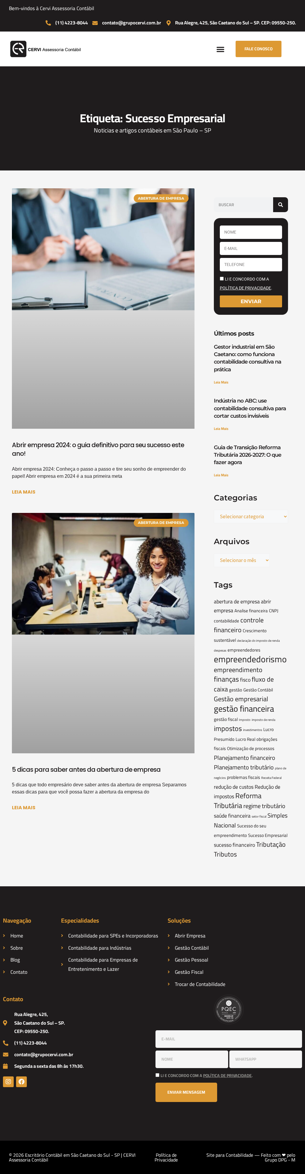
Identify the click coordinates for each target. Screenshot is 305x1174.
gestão (235, 689)
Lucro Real (245, 739)
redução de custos (233, 787)
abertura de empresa (237, 601)
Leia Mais (221, 382)
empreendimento (238, 669)
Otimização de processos (250, 748)
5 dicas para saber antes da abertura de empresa (86, 769)
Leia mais (23, 492)
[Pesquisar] (280, 204)
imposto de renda (263, 720)
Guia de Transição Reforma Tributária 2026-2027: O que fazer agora (247, 455)
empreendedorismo (250, 659)
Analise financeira (251, 610)
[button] (220, 49)
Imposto (244, 720)
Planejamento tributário (244, 767)
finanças (226, 679)
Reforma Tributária (238, 800)
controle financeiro (239, 625)
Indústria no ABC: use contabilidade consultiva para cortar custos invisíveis (250, 408)
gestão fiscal (226, 719)
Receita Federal (271, 778)
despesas (220, 650)
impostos (228, 728)
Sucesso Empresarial (267, 835)
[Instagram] (8, 1081)
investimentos (252, 730)
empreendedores (244, 650)
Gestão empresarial (241, 699)
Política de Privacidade (166, 1157)
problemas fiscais (243, 777)
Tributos (225, 854)
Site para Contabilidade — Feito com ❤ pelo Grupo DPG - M (250, 1157)
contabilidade (226, 620)
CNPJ (273, 610)
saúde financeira (232, 816)
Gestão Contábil (258, 689)
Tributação (271, 844)
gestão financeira (244, 708)
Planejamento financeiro (244, 757)
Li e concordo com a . (207, 1075)
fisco (245, 680)
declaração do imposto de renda (258, 641)
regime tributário (264, 806)
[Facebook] (21, 1081)
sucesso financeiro (234, 845)
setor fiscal (259, 816)
